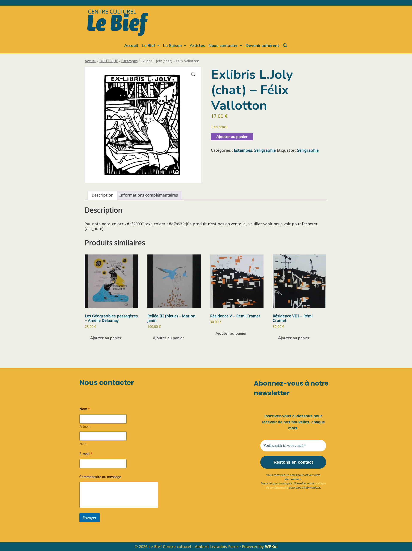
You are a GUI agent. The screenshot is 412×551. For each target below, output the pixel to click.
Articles (197, 45)
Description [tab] (102, 195)
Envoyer (90, 517)
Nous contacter (223, 45)
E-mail (85, 454)
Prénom (85, 426)
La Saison (172, 45)
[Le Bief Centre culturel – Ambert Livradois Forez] (117, 21)
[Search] (285, 45)
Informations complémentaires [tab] (148, 195)
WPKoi (271, 546)
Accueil (131, 45)
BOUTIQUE (108, 60)
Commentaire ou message (100, 477)
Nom (82, 443)
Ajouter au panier (232, 136)
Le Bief (148, 45)
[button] (193, 74)
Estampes (129, 60)
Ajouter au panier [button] (105, 338)
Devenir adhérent (262, 45)
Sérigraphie (265, 150)
